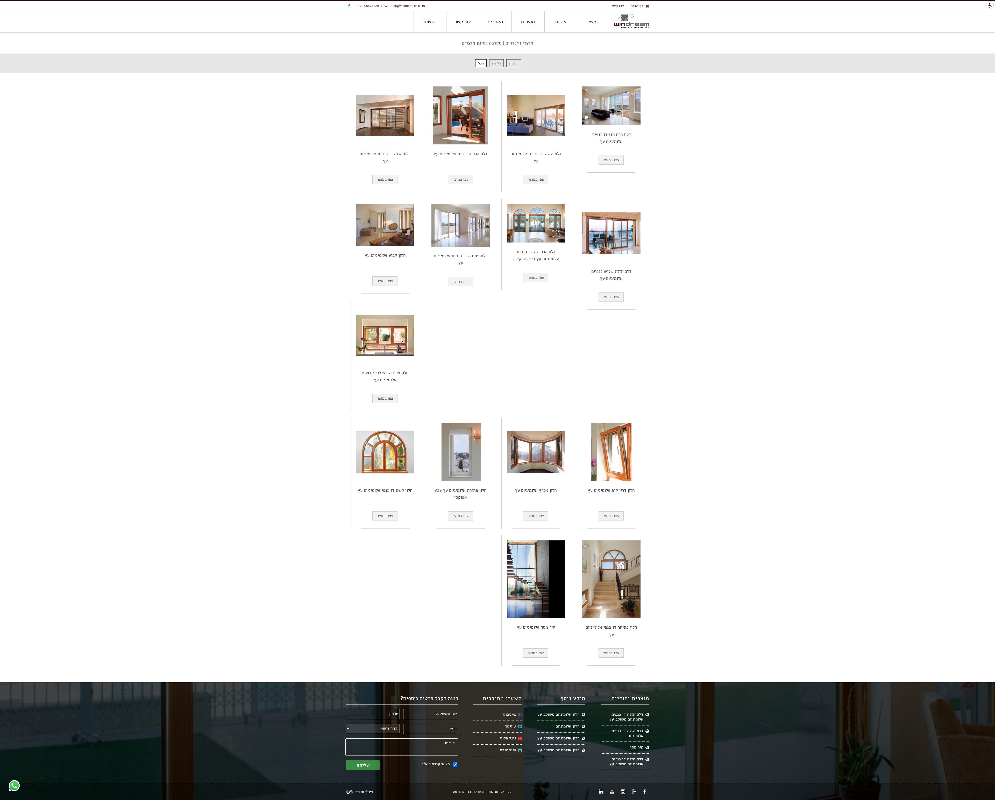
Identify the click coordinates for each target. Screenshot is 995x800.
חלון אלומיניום (568, 726)
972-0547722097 (370, 6)
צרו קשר (617, 6)
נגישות (430, 21)
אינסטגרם (508, 750)
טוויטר (510, 726)
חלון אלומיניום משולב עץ (558, 714)
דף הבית (636, 6)
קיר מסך (636, 747)
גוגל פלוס (508, 738)
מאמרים (495, 21)
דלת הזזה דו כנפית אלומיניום (627, 733)
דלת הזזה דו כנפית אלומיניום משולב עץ (626, 716)
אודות (560, 21)
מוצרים (528, 21)
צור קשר (462, 21)
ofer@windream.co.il (405, 6)
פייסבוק (509, 714)
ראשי (593, 21)
